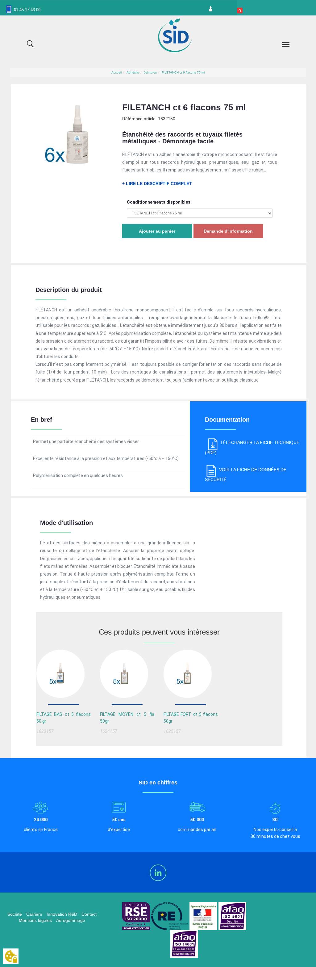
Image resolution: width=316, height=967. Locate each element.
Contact (89, 914)
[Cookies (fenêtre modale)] (11, 956)
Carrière (34, 914)
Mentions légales (35, 920)
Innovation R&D (62, 914)
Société (14, 914)
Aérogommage (70, 920)
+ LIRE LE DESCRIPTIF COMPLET (157, 183)
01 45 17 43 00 (27, 9)
